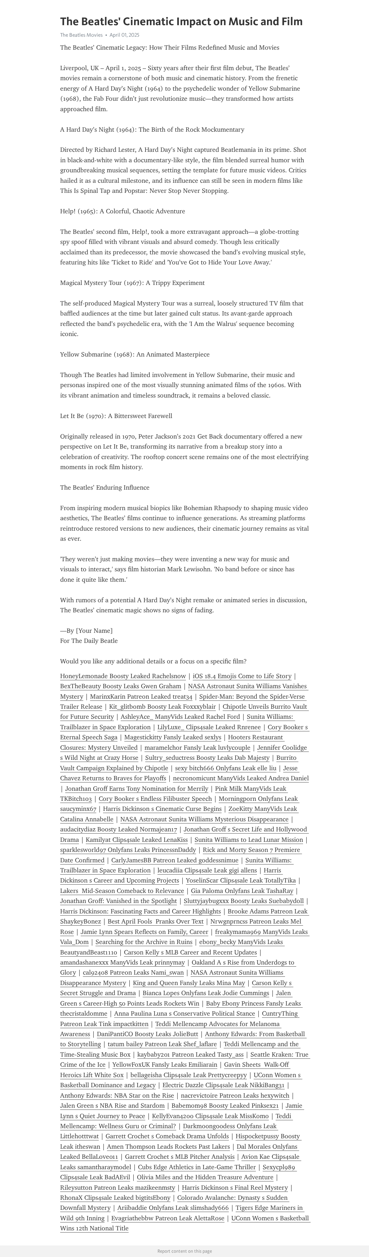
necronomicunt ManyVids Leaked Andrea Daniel (241, 778)
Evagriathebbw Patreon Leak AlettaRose (167, 1218)
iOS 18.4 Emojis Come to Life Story (242, 676)
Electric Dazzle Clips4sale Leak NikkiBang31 (224, 1085)
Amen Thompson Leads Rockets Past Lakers (168, 1147)
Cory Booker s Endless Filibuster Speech (155, 799)
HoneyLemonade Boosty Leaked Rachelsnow (123, 676)
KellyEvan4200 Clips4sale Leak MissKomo (210, 1116)
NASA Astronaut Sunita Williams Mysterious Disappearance (204, 819)
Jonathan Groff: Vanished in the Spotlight (118, 901)
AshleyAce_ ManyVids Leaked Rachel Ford (180, 717)
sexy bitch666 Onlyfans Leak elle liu (225, 768)
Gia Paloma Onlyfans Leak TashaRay (242, 891)
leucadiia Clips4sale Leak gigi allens (207, 870)
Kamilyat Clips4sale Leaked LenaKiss (137, 840)
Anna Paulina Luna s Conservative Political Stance (184, 1013)
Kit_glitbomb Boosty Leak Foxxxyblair (162, 707)
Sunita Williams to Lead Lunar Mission (249, 840)
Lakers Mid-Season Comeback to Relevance (122, 891)
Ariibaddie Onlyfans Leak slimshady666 (173, 1208)
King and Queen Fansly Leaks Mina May (189, 983)
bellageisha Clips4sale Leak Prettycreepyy (188, 1075)
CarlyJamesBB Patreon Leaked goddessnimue (175, 860)
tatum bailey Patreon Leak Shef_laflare (162, 1044)
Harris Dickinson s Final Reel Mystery (235, 1188)
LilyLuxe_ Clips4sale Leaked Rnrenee (209, 727)
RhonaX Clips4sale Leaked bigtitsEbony (115, 1198)
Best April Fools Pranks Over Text (156, 921)
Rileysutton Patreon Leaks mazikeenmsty (117, 1188)
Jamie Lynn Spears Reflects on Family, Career (144, 932)
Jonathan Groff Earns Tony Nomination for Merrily (136, 789)
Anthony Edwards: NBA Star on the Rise (117, 1095)
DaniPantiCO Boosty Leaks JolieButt (147, 1034)
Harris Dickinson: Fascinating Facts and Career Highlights (140, 911)
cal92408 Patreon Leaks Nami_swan (133, 972)
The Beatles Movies (81, 35)
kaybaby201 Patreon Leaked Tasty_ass (190, 1054)
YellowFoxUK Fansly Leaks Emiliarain (164, 1064)
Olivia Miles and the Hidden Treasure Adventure (205, 1177)
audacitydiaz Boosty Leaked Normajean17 (118, 829)
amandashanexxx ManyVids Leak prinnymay (122, 962)
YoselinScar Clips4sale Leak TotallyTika (241, 880)
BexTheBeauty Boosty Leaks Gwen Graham (120, 686)
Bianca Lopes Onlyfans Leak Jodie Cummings (206, 993)
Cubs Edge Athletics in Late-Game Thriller (197, 1167)
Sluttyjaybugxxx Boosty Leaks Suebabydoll (244, 901)
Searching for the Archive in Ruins (143, 942)
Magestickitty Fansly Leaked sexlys (172, 737)
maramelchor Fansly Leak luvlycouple (197, 748)
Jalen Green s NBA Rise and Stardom (112, 1105)
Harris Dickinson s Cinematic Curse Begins (162, 809)
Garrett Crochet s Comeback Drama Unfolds (167, 1136)
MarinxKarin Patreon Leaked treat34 (141, 696)
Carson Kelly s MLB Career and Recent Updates (190, 952)
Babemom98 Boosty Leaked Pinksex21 (225, 1105)
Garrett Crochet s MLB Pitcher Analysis (180, 1157)
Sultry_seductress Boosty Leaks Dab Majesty (207, 758)
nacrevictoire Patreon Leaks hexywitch (235, 1095)
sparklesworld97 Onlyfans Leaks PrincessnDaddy (128, 850)
